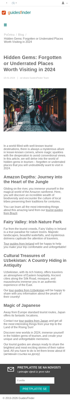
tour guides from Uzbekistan (27, 290)
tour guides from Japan (33, 320)
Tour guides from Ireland (19, 243)
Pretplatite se (35, 388)
